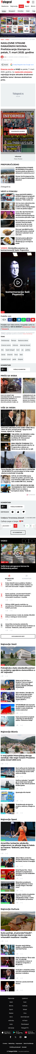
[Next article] (34, 527)
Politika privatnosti (15, 1047)
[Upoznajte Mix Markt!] (7, 797)
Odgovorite (6, 526)
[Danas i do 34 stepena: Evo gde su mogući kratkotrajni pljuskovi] (8, 179)
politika (27, 350)
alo (22, 350)
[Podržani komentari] (18, 512)
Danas (3, 354)
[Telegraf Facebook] (10, 1037)
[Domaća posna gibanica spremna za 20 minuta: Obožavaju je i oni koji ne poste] (8, 241)
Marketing (11, 1043)
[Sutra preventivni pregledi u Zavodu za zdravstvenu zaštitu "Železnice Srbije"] (7, 721)
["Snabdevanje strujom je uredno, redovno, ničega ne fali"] (7, 809)
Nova (16, 354)
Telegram (5, 329)
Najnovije (9, 644)
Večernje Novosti (25, 345)
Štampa (13, 340)
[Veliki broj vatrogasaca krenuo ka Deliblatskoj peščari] (18, 553)
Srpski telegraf (10, 350)
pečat (14, 359)
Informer (15, 345)
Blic (2, 350)
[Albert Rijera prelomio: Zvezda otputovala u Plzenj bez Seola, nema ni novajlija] (7, 862)
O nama (5, 1043)
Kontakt (24, 1047)
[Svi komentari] (12, 512)
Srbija (7, 39)
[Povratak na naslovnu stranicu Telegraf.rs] (6, 2)
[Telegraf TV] (25, 1037)
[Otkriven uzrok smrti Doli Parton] (7, 986)
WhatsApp (26, 327)
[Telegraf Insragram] (20, 1037)
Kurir (18, 350)
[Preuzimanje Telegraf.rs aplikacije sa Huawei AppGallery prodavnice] (29, 1032)
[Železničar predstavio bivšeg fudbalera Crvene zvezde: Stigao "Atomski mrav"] (7, 886)
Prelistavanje (5, 340)
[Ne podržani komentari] (23, 512)
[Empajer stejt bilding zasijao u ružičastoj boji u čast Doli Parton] (7, 950)
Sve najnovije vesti (18, 636)
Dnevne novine (7, 69)
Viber (33, 327)
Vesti (2, 39)
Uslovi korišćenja (27, 333)
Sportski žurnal (6, 359)
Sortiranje (5, 512)
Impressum (19, 1043)
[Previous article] (1, 527)
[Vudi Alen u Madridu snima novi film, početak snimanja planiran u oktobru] (7, 974)
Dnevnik (9, 354)
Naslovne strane (23, 340)
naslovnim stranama (23, 72)
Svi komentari (18, 532)
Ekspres (20, 359)
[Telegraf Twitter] (15, 1037)
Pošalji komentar (19, 369)
